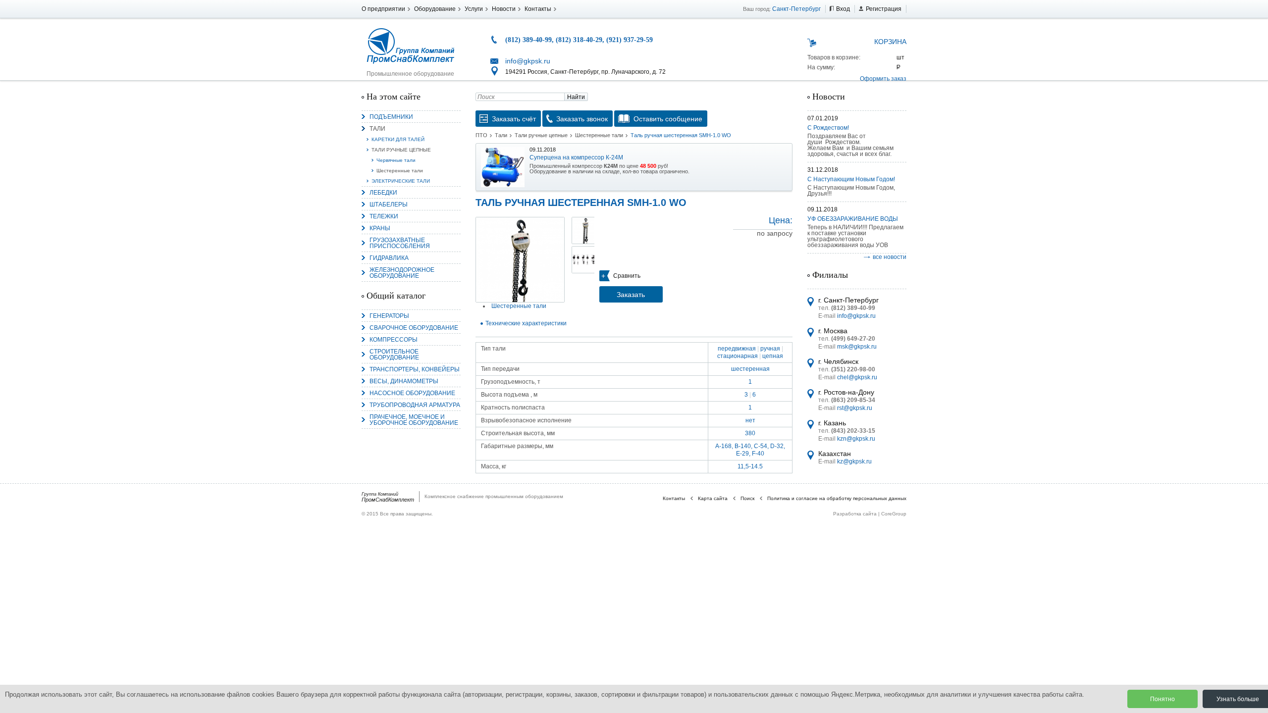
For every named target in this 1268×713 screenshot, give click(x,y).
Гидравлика (389, 258)
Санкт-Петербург (796, 8)
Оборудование (435, 8)
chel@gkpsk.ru (857, 377)
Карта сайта (713, 498)
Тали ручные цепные (401, 150)
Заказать (631, 295)
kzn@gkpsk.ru (856, 438)
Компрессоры (394, 339)
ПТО (481, 135)
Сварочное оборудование (414, 327)
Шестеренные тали (399, 170)
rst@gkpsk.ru (854, 408)
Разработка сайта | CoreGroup (869, 513)
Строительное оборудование (394, 354)
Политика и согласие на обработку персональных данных (836, 498)
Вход (843, 8)
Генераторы (389, 315)
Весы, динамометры (404, 381)
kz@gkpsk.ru (854, 461)
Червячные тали (396, 160)
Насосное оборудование (412, 393)
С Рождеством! (828, 127)
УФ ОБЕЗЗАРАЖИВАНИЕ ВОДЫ (852, 218)
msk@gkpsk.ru (857, 346)
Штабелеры (389, 204)
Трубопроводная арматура (415, 405)
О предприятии (383, 8)
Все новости (889, 257)
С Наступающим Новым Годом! (851, 179)
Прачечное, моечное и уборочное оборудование (414, 419)
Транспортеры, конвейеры (415, 369)
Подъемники (391, 116)
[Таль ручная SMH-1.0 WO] (520, 259)
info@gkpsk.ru (527, 61)
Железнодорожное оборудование (402, 272)
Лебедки (383, 192)
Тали (377, 128)
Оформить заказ (883, 78)
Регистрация (883, 8)
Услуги (474, 8)
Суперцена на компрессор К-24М (576, 157)
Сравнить (626, 275)
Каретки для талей (397, 139)
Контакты (538, 8)
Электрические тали (400, 181)
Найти (576, 97)
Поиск (747, 498)
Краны (380, 228)
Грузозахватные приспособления (400, 243)
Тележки (384, 216)
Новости (504, 8)
